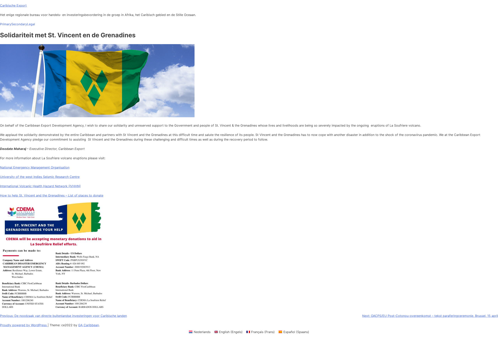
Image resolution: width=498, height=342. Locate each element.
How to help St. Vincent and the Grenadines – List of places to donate (51, 195)
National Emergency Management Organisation (34, 167)
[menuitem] (199, 332)
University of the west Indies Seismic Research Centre (40, 177)
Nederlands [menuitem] (202, 332)
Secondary (19, 24)
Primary (5, 24)
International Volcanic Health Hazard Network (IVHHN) (40, 186)
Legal (31, 24)
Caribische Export (13, 5)
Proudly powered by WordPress (24, 325)
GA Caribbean (88, 325)
